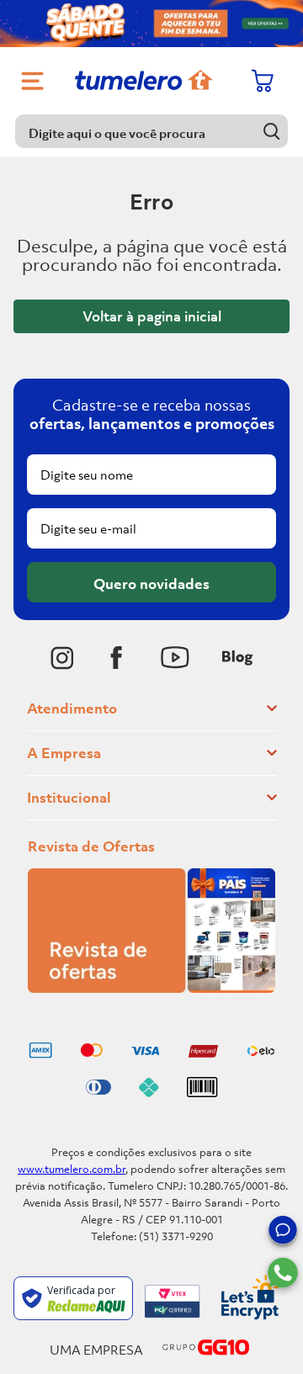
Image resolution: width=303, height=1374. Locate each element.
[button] (283, 1232)
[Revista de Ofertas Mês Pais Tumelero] (151, 988)
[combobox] (151, 131)
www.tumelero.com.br (71, 1169)
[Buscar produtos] (271, 130)
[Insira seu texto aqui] (62, 658)
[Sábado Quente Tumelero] (151, 23)
